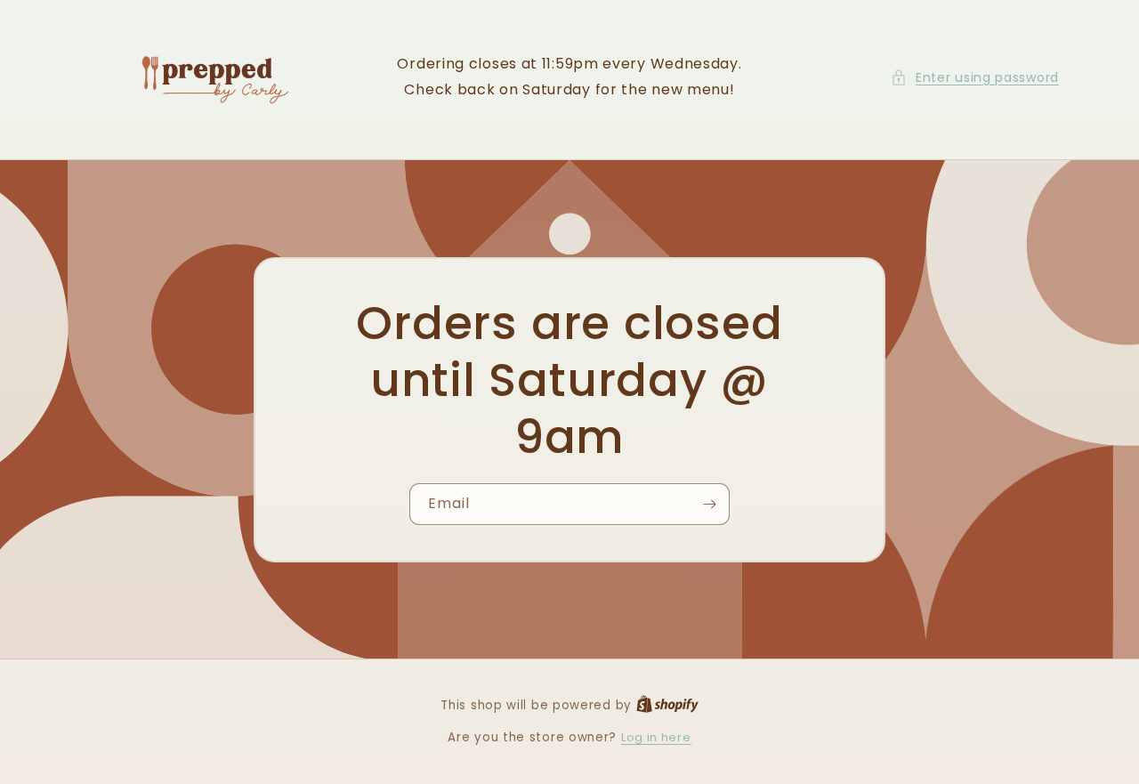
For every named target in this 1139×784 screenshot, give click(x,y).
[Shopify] (667, 705)
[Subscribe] (709, 504)
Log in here (656, 737)
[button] (975, 78)
